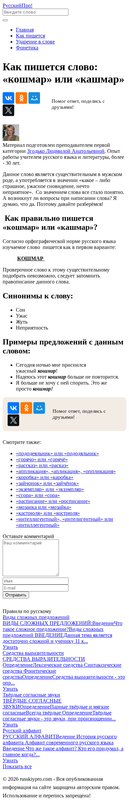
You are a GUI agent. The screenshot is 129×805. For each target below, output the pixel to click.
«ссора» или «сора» (38, 495)
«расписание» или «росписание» (53, 501)
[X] (8, 110)
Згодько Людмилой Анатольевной (66, 151)
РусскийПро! (17, 5)
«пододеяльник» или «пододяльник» (57, 453)
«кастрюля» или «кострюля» (48, 513)
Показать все (17, 766)
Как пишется (30, 35)
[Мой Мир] (34, 98)
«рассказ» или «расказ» (42, 465)
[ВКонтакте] (8, 98)
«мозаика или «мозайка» (43, 507)
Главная (25, 29)
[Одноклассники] (21, 98)
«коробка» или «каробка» (44, 477)
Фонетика (27, 47)
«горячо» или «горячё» (42, 459)
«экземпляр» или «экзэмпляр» (50, 489)
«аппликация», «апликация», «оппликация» (66, 471)
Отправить (15, 594)
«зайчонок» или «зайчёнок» (47, 483)
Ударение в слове (35, 41)
